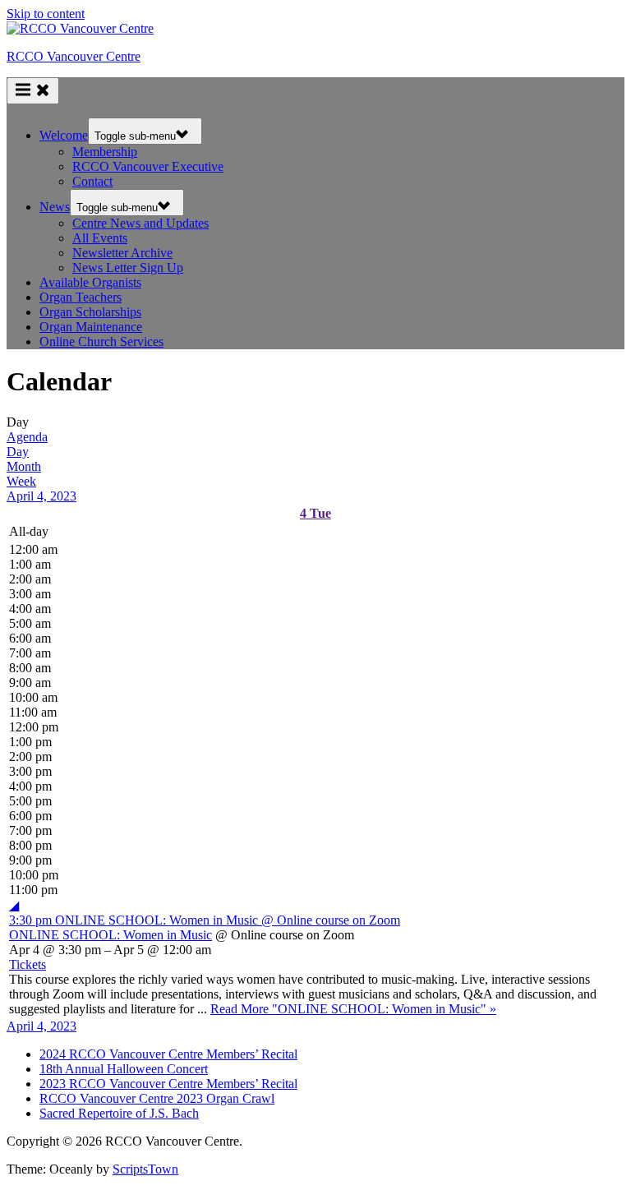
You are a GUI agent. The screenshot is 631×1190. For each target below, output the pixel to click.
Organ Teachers (80, 297)
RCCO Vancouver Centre (73, 56)
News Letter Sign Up (127, 267)
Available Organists (90, 282)
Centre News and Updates (140, 223)
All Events (99, 238)
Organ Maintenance (90, 327)
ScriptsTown (145, 1169)
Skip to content (46, 14)
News (54, 207)
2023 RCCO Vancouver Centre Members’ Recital (168, 1084)
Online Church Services (101, 341)
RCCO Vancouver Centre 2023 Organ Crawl (156, 1098)
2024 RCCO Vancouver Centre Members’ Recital (168, 1054)
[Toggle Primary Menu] (33, 90)
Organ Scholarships (90, 312)
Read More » (353, 1009)
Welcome (63, 135)
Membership (104, 152)
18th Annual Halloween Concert (123, 1069)
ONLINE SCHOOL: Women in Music (110, 935)
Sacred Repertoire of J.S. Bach (119, 1113)
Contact (92, 181)
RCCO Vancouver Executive (147, 166)
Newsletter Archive (122, 253)
